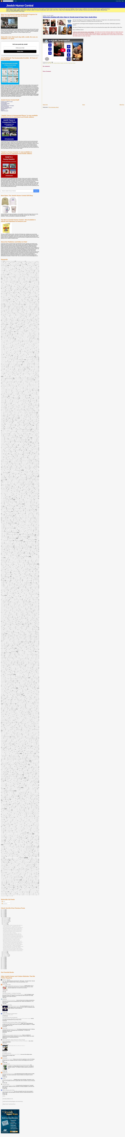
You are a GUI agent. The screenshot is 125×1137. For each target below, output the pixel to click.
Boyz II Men (17, 328)
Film (29, 437)
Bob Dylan (10, 324)
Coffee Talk (15, 374)
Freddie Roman (27, 445)
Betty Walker (21, 318)
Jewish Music (20, 541)
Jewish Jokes (31, 539)
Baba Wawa (32, 301)
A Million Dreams (24, 265)
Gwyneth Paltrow (8, 466)
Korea (37, 575)
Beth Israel (17, 317)
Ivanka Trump (22, 513)
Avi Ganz (19, 299)
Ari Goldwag (27, 292)
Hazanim (33, 477)
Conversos (14, 390)
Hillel (23, 485)
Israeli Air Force (17, 507)
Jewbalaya (25, 525)
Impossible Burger (24, 498)
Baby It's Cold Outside (5, 302)
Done (27, 410)
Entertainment (33, 427)
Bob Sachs (8, 325)
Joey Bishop (4, 554)
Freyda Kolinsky (26, 446)
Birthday (31, 321)
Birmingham (22, 321)
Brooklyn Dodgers (14, 332)
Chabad (22, 359)
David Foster (21, 399)
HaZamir (28, 477)
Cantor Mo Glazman (15, 347)
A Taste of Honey (35, 266)
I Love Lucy (16, 494)
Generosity (3, 454)
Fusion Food (29, 449)
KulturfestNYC (19, 579)
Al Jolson (12, 277)
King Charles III (32, 570)
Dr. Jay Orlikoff (33, 412)
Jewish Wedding (18, 548)
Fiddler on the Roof (16, 437)
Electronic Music (8, 423)
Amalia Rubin (23, 283)
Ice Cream (27, 495)
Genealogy (32, 453)
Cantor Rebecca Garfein (21, 348)
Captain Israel (3, 352)
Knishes (12, 573)
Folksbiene (18, 442)
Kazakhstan (3, 566)
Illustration (19, 497)
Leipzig (9, 589)
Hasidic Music (30, 475)
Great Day (33, 460)
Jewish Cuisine (7, 530)
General (36, 453)
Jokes (2, 557)
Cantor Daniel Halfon (16, 342)
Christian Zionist (10, 370)
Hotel (33, 491)
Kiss (37, 571)
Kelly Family (33, 566)
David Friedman (27, 399)
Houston (36, 491)
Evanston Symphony (5, 432)
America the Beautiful (34, 284)
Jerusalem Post (21, 524)
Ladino (29, 580)
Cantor (17, 340)
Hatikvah (11, 476)
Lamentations (3, 582)
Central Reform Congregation (6, 359)
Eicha (14, 420)
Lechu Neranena (22, 588)
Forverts (30, 443)
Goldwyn (5, 459)
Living (25, 595)
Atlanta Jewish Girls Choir (5, 298)
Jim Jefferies (12, 551)
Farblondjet (30, 434)
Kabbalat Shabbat (57, 63)
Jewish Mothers (35, 540)
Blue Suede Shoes (7, 323)
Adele (10, 273)
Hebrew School (29, 479)
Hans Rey (12, 470)
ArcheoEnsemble (4, 292)
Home (83, 104)
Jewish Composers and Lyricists (11, 529)
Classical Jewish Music (9, 373)
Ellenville (13, 425)
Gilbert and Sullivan (10, 457)
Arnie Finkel (27, 294)
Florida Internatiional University (31, 441)
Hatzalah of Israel (22, 476)
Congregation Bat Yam (34, 384)
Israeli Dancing (16, 508)
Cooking (35, 390)
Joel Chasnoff (20, 553)
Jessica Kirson (7, 525)
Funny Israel (17, 449)
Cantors (22, 351)
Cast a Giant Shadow (31, 355)
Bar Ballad (16, 304)
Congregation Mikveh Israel (28, 388)
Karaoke (27, 565)
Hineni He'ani (15, 486)
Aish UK (22, 276)
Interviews (13, 501)
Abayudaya (25, 268)
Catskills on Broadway (10, 357)
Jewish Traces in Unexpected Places (22, 547)
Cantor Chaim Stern (8, 342)
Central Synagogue (15, 359)
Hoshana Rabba (3, 491)
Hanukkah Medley (35, 470)
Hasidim (35, 475)
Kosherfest (11, 577)
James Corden (36, 516)
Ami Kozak (8, 286)
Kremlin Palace (23, 578)
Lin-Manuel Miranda (11, 592)
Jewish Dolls (36, 531)
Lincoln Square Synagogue (27, 592)
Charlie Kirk (37, 362)
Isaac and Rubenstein (14, 504)
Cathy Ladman (14, 356)
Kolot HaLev (8, 575)
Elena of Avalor (15, 423)
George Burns (19, 454)
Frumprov (12, 448)
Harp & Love (10, 473)
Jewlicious (6, 549)
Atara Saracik (22, 297)
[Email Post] (52, 62)
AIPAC (3, 276)
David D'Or (3, 399)
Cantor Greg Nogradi (31, 343)
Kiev (38, 569)
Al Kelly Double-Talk (23, 277)
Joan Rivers (21, 552)
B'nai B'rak (22, 301)
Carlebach (36, 352)
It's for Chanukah (22, 512)
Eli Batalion (27, 423)
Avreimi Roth (25, 300)
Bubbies (31, 332)
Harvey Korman (35, 474)
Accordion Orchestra (11, 271)
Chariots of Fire (35, 361)
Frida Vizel (37, 446)
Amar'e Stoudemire (30, 283)
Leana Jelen (9, 588)
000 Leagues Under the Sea (31, 261)
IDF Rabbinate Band (25, 496)
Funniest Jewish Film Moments (32, 448)
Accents (36, 270)
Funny (2, 449)
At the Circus (11, 297)
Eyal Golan (21, 433)
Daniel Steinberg (35, 396)
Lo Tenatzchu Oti (35, 595)
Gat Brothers (26, 452)
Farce (34, 434)
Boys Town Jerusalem (9, 328)
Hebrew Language (16, 479)
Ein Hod (30, 420)
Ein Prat (22, 421)
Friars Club (32, 446)
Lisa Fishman (4, 594)
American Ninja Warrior (29, 285)
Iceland (37, 495)
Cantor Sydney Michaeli (15, 350)
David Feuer (8, 399)
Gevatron (11, 456)
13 (4, 262)
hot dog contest (22, 491)
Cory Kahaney (27, 391)
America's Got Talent (4, 285)
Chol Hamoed (7, 369)
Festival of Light (20, 436)
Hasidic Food (23, 475)
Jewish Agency (15, 526)
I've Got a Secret (9, 495)
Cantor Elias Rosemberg (5, 343)
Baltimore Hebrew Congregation (30, 303)
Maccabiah (6, 602)
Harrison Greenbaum (28, 473)
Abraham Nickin (12, 270)
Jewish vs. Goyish (10, 548)
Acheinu (20, 271)
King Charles (26, 570)
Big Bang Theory (14, 319)
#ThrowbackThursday (20, 261)
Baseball (6, 306)
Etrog (29, 430)
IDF (8, 496)
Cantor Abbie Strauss (34, 340)
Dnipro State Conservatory (12, 409)
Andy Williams (35, 288)
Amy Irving (27, 286)
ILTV (23, 497)
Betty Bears (15, 318)
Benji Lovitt (11, 313)
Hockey (24, 487)
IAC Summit (19, 495)
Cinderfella (36, 371)
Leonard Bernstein (36, 589)
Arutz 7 (26, 295)
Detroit (15, 406)
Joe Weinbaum (14, 553)
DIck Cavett (36, 406)
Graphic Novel (13, 460)
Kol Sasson (32, 574)
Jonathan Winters (4, 558)
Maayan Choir (20, 601)
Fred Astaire (21, 445)
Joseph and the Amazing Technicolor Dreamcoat (31, 558)
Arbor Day (36, 291)
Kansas (18, 565)
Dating (27, 397)
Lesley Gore (31, 590)
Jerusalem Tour (28, 524)
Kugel (3, 579)
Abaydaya (19, 268)
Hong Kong (20, 490)
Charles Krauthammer (4, 362)
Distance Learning (36, 408)
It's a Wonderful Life (14, 512)
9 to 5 (24, 263)
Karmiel (31, 565)
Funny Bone (6, 449)
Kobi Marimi (22, 573)
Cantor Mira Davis (7, 347)
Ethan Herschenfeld (12, 430)
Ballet (18, 303)
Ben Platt (10, 312)
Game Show (8, 451)
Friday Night (4, 447)
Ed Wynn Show (27, 418)
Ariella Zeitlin (33, 293)
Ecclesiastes (16, 417)
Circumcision (9, 372)
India (32, 499)
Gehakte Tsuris (11, 453)
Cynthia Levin (27, 394)
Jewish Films (36, 533)
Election (31, 422)
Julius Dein (4, 564)
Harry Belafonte (36, 473)
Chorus (27, 369)
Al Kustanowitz (36, 277)
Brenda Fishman (28, 329)
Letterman (20, 591)
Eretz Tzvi (14, 428)
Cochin (10, 374)
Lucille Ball (6, 600)
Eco (31, 417)
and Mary (25, 287)
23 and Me (24, 262)
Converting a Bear (21, 390)
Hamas (28, 468)
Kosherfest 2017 (31, 577)
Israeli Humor (10, 509)
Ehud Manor (10, 420)
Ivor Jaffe (27, 513)
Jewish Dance (8, 531)
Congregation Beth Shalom (22, 386)
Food (28, 442)
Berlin (2, 315)
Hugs (3, 493)
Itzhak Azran (9, 513)
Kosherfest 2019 (7, 578)
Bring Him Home (13, 330)
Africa (26, 274)
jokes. (7, 557)
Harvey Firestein (28, 474)
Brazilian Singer (7, 329)
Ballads (14, 303)
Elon (25, 425)
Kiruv (34, 571)
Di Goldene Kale (20, 406)
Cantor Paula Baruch (32, 347)
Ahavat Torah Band (32, 275)
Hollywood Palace (16, 488)
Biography (34, 320)
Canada (12, 339)
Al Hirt (9, 277)
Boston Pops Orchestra (32, 327)
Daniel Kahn (28, 396)
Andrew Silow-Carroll (6, 288)
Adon (38, 273)
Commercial (31, 379)
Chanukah (20, 361)
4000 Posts (33, 262)
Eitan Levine (7, 422)
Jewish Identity (4, 539)
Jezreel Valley (33, 550)
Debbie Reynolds (10, 404)
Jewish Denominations (29, 531)
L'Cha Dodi (20, 580)
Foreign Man (12, 443)
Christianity (16, 370)
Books (19, 326)
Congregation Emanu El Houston (7, 387)
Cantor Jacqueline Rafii (29, 344)
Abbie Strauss (8, 269)
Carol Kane (6, 354)
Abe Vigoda (28, 269)
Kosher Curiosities (28, 576)
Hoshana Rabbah (11, 491)
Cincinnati (26, 371)
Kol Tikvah (37, 574)
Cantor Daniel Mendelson (25, 342)
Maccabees (33, 601)
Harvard (23, 474)
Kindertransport (15, 570)
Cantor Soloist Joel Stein (5, 350)
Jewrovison (11, 549)
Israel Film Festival (21, 505)
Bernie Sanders (33, 315)
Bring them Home (21, 330)
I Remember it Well (23, 494)
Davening (11, 398)
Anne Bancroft (35, 289)
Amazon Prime (3, 284)
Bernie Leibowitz (26, 315)
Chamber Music (13, 361)
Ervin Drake (14, 429)
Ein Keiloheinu (3, 421)
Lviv (27, 600)
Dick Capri (31, 406)
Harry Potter (18, 474)
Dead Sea (32, 402)
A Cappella (23, 264)
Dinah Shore (8, 408)
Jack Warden (3, 515)
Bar (11, 304)
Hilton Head (36, 485)
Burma (37, 334)
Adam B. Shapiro (23, 272)
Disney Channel (18, 408)
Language (28, 582)
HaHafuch (4, 467)
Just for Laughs (10, 564)
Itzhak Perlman (15, 513)
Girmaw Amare (31, 457)
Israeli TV (14, 511)
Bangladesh (8, 304)
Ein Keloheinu (10, 421)
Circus (15, 372)
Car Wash (13, 352)
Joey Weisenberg (16, 554)
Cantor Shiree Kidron (26, 349)
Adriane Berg (12, 274)
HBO (28, 478)
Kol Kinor (22, 574)
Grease (18, 460)
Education (28, 419)
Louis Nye (3, 599)
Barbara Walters (29, 304)
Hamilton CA (37, 468)
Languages (34, 582)
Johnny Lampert (22, 555)
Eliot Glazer (28, 424)
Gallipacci (2, 451)
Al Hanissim (4, 277)
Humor (15, 493)
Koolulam (28, 575)
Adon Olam (47, 63)
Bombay (3, 326)
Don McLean (3, 410)
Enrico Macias (22, 427)
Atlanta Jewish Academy (34, 297)
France (26, 444)
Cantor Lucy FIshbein (8, 346)
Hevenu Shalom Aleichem (27, 484)
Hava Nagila (34, 476)
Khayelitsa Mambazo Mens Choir (11, 569)
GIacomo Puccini (31, 456)
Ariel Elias (11, 293)
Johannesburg (33, 554)
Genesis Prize (8, 454)
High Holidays (36, 484)
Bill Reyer (3, 320)
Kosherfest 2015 (17, 577)
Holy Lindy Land (20, 489)
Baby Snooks (12, 302)
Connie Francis (35, 389)
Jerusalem (12, 523)
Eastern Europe (3, 417)
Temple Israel (70, 63)
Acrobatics (31, 271)
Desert (7, 406)
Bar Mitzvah (21, 304)
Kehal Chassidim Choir (14, 566)
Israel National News (27, 506)
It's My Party (28, 512)
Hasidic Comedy (17, 475)
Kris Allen (29, 578)
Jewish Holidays (23, 537)
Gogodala (36, 458)
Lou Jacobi (25, 598)
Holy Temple (27, 489)
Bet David (23, 316)
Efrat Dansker (33, 419)
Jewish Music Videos (30, 541)
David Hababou (9, 400)
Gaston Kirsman (19, 452)
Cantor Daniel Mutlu (34, 342)
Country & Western (34, 391)
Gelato (17, 453)
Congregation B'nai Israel (14, 384)
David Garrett (33, 399)
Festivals (26, 436)
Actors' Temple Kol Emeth (15, 272)
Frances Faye (31, 444)
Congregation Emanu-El (18, 387)
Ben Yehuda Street (27, 312)
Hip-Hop (30, 486)
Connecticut (30, 389)
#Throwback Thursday (9, 261)
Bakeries (36, 302)
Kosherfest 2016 (24, 577)
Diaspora (26, 406)
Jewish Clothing (32, 527)
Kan (14, 565)
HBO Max (32, 478)
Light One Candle (36, 591)
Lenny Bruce (25, 589)
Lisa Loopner (23, 594)
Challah (8, 361)
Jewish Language (8, 540)
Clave (22, 373)
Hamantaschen (22, 468)
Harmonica (29, 472)
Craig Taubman (25, 392)
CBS (16, 357)
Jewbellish (30, 525)
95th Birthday (31, 263)
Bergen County (36, 313)
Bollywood (37, 325)
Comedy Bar (22, 376)
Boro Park (27, 326)
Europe (33, 430)
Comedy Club (10, 377)
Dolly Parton (31, 409)
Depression (27, 405)
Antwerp (7, 291)
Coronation (14, 391)
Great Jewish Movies (34, 461)
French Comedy (19, 446)
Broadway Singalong (30, 331)
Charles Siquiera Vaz (13, 362)
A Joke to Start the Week (14, 265)
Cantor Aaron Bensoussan (24, 340)
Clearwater (26, 373)
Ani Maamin (8, 289)
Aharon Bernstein (19, 275)
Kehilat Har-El (21, 566)
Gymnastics (14, 466)
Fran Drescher (21, 444)
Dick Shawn (3, 407)
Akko (32, 276)
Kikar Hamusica (4, 570)
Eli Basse (21, 423)
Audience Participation (20, 298)
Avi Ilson (30, 299)
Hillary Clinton (18, 485)
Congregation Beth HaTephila (24, 385)
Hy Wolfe (29, 493)
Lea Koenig (28, 587)
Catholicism (8, 356)
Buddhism (7, 333)
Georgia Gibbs (20, 455)
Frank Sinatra (15, 445)
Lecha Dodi (15, 588)
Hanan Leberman (19, 469)
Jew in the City (13, 525)
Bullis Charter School (25, 334)
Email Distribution (14, 426)
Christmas (21, 370)
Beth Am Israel (32, 316)
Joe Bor (31, 552)
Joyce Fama (22, 560)
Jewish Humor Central (19, 5)
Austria (11, 299)
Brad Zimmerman (30, 328)
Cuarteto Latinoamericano (27, 393)
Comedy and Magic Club (15, 376)
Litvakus (12, 595)
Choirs (2, 369)
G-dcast (2, 450)
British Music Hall (36, 330)
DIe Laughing (15, 407)
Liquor (38, 593)
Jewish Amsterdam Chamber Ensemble (26, 526)
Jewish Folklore (3, 534)
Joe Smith (9, 553)
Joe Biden (27, 552)
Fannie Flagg (18, 434)
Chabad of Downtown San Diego (32, 359)
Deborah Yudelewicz (17, 404)
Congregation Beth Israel (35, 385)
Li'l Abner (30, 591)
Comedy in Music (32, 377)
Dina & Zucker (27, 407)
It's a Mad (7, 512)
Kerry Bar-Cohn (3, 568)
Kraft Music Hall (17, 578)
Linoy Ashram (21, 593)
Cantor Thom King (24, 350)
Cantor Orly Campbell (23, 347)
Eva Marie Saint (36, 431)
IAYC (23, 495)
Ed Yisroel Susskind (34, 418)
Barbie (34, 304)
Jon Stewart (21, 557)
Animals (19, 289)
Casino (20, 355)
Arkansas (8, 294)
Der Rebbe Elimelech (34, 405)
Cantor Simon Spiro (34, 349)
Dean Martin (7, 403)
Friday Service (20, 447)
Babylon (17, 302)
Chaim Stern (30, 360)
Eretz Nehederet (8, 428)
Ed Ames (35, 417)
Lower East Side (18, 599)
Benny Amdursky (30, 313)
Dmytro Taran (4, 409)
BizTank (9, 322)
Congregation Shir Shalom (11, 389)
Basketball (19, 306)
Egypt (6, 420)
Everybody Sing (21, 432)
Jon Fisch (10, 557)
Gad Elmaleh (18, 450)
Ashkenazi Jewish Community (7, 296)
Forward (35, 443)
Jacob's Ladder (9, 516)
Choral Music (21, 369)
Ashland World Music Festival (24, 296)
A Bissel (18, 264)
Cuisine (34, 393)
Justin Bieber (21, 564)
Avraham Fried (19, 300)
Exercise (36, 432)
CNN (35, 373)
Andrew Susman (15, 288)
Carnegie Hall (17, 353)
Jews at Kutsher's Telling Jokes (32, 549)
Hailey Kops (14, 467)
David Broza (36, 398)
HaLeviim (27, 467)
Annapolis (29, 289)
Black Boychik (14, 322)
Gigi (5, 457)
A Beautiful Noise (7, 264)
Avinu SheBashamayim (11, 300)
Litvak (8, 595)
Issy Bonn (23, 511)
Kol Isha (14, 574)
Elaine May (20, 422)
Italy (38, 512)
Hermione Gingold (4, 484)
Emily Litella (7, 427)
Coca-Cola (6, 374)
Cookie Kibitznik (29, 390)
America (27, 284)
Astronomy (6, 297)
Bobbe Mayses (19, 325)
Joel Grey (32, 553)
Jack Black (7, 514)
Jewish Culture (15, 530)
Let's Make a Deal (14, 591)
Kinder (10, 570)
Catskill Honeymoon (25, 356)
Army (22, 294)
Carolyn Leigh (20, 354)
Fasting (17, 435)
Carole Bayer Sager (13, 354)
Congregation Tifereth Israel (21, 389)
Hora (30, 490)
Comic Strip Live (36, 378)
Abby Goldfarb (22, 269)
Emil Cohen (34, 426)
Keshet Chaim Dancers (11, 568)
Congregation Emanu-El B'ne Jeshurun (31, 387)
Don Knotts (36, 409)
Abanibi (14, 268)
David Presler (15, 401)
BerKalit (3, 314)
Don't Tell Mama (16, 410)
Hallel (32, 467)
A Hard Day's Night (30, 264)
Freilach (10, 446)
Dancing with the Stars (14, 396)
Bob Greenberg (27, 324)
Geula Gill (6, 456)
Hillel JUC (26, 485)
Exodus (7, 433)
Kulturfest (13, 579)
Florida (13, 441)
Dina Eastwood (33, 407)
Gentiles (14, 454)
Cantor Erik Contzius (22, 343)
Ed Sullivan (6, 418)
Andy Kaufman (22, 288)
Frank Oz (10, 445)
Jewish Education (12, 532)
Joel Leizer (37, 553)
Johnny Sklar (35, 555)
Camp (32, 337)
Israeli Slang (26, 510)
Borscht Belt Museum (15, 327)
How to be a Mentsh (15, 492)
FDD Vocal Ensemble (32, 435)
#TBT (2, 261)
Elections (2, 423)
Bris (25, 330)
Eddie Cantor (3, 419)
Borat (23, 326)
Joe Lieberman (36, 552)
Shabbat (61, 63)
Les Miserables (25, 590)
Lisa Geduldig (10, 594)
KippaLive (16, 571)
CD (37, 357)
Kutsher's (8, 580)
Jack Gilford (36, 514)
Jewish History (31, 535)
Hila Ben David (12, 485)
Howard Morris (29, 492)
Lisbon (28, 594)
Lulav (25, 600)
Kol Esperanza (8, 574)
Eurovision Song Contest (28, 431)
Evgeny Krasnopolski (29, 432)
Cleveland (31, 373)
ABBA (29, 268)
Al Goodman (37, 276)
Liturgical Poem (34, 594)
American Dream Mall (13, 285)
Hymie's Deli (3, 494)
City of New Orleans (31, 372)
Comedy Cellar (35, 376)
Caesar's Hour (36, 335)
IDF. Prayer (3, 497)
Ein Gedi (26, 420)
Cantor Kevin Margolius (17, 345)
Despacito (11, 406)
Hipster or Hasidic (4, 487)
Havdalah (2, 477)
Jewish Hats (15, 535)
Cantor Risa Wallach (30, 348)
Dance (27, 395)
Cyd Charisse (21, 394)
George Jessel (3, 455)
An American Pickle (33, 286)
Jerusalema (34, 524)
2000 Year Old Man (17, 262)
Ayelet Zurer (35, 300)
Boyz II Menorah (23, 328)
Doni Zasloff (32, 410)
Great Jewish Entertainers (15, 461)
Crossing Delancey (8, 393)
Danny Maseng (22, 397)
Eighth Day (18, 420)
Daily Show (11, 395)
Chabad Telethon (4, 360)
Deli (30, 404)
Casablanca (15, 355)
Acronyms (36, 271)
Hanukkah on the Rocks (15, 471)
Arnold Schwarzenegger (34, 294)
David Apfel (16, 398)
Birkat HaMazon (8, 321)
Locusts (14, 596)
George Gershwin (35, 454)
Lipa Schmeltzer (33, 593)
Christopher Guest (4, 371)
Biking (29, 319)
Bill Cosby (33, 319)
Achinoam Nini (26, 271)
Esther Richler (4, 430)
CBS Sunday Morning (31, 357)
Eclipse (28, 417)
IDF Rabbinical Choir (34, 496)
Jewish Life (17, 540)
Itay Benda (4, 513)
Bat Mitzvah (33, 306)
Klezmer (7, 572)
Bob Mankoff (3, 325)
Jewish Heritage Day (22, 535)
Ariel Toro (27, 293)
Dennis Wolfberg (15, 405)
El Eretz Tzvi (15, 422)
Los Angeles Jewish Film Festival (19, 597)
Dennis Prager (9, 405)
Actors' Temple (6, 272)
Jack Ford (30, 514)
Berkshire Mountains (34, 314)
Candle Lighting (3, 340)
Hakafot (19, 467)
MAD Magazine (20, 602)
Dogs (26, 409)
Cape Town (51, 63)
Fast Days (6, 435)
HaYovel (20, 477)
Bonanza (7, 326)
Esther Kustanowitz (35, 429)
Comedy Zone (24, 378)
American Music (21, 285)
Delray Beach (3, 405)
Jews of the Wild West (26, 550)
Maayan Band (14, 601)
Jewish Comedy (10, 528)
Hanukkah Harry (27, 470)
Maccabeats (26, 601)
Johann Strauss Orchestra (25, 554)
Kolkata (3, 575)
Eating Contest (10, 417)
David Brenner (29, 398)
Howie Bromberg (36, 492)
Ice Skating (32, 495)
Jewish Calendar (18, 527)
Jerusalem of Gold (14, 524)
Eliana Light (22, 424)
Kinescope (21, 570)
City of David (24, 372)
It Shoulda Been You (29, 511)
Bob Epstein (21, 324)
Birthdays (36, 321)
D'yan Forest (6, 395)
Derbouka (2, 406)
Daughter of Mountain (4, 398)
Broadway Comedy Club (20, 331)
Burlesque (32, 334)
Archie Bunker (10, 292)
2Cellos (28, 262)
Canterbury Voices (11, 340)
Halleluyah (2, 468)
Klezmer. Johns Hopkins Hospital (32, 572)
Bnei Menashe (24, 323)
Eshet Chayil (20, 429)
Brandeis (36, 328)
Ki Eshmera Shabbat (21, 569)
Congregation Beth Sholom (33, 386)
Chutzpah (21, 371)
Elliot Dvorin (21, 425)
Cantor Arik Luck (3, 341)
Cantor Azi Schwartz (18, 341)
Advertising (17, 274)
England (11, 427)
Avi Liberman (35, 299)
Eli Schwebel (8, 424)
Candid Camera (33, 339)
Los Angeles (9, 597)
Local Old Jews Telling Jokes (6, 596)
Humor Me (19, 493)
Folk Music (7, 442)
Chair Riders (3, 361)
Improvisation (3, 499)
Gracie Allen (33, 459)
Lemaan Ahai (19, 589)
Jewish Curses (22, 530)
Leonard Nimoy (11, 590)
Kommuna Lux (23, 575)
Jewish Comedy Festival (20, 528)
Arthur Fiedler (9, 295)
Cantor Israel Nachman (11, 344)
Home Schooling (4, 490)
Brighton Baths (3, 330)
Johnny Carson (15, 555)
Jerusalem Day (6, 524)
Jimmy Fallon (35, 551)
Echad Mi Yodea (22, 417)
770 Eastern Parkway (13, 263)
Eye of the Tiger (33, 433)
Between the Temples (28, 318)
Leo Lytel (29, 589)
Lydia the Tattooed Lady (34, 600)
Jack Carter (12, 514)
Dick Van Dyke (9, 407)
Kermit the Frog (35, 567)
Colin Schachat (32, 374)
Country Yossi (9, 392)
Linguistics (16, 593)
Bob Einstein (15, 324)
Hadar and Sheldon (25, 466)
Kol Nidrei (27, 574)
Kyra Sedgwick (14, 580)
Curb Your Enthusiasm (6, 394)
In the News (9, 499)
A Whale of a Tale (12, 267)
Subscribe (20, 51)
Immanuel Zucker (28, 497)
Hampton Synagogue (6, 469)
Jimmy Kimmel (8, 552)
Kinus (12, 571)
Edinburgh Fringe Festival (20, 419)
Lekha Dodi (13, 589)
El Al (11, 422)
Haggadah (37, 466)
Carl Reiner (30, 352)
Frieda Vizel (30, 447)
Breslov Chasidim (35, 329)
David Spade (33, 401)
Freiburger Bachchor (4, 446)
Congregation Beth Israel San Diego (8, 386)
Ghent (15, 456)
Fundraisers (23, 448)
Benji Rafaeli (17, 313)
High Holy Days (5, 485)
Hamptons (13, 469)
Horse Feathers (35, 490)
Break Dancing (14, 329)
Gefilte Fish (6, 453)
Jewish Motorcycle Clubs (5, 541)
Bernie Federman (19, 315)
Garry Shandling (27, 451)
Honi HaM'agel (25, 490)
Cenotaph (19, 358)
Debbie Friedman (35, 403)
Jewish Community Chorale (30, 528)
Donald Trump (22, 410)
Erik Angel (34, 428)
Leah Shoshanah (35, 587)
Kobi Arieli (17, 573)
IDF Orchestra (18, 496)
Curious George (14, 394)
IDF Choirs (12, 496)
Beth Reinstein (30, 317)
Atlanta (27, 297)
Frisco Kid (2, 448)
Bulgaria (10, 334)
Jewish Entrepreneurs (31, 532)
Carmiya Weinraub (11, 353)
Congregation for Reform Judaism (6, 388)
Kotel (12, 578)
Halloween (7, 468)
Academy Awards (30, 270)
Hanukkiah (22, 471)
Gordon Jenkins (14, 459)
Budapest (2, 333)
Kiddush (32, 569)
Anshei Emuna (33, 290)
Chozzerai (32, 369)
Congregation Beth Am (14, 385)
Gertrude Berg (32, 455)
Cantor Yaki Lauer (11, 351)
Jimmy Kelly (3, 552)
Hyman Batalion (35, 493)
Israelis (19, 511)
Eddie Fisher (9, 419)
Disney (13, 408)
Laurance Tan (10, 587)
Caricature (18, 352)
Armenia (18, 294)
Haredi (34, 471)
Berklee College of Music (10, 314)
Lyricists (2, 601)
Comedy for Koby (24, 377)
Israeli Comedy (34, 507)
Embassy (28, 426)
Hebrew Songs (36, 479)
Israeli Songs (33, 510)
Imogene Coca (8, 498)
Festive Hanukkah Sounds (33, 436)
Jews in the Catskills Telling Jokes (14, 550)
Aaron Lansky (33, 267)
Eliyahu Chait (33, 424)
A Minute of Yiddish (31, 265)
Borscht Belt (7, 327)
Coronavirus (20, 391)
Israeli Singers (10, 510)
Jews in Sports (3, 550)
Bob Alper (4, 324)
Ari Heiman (32, 292)
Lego (37, 588)
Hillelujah (31, 485)
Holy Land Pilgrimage (12, 489)
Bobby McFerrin (26, 325)
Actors (2, 272)
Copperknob (3, 391)
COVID (20, 392)
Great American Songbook (25, 460)
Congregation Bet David (5, 385)
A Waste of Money (4, 267)
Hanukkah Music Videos (5, 471)
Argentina (16, 292)
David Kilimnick (24, 400)
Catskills (32, 356)
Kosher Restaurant (4, 577)
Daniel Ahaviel (22, 396)
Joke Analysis (14, 556)
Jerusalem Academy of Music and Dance (24, 523)
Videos (74, 63)
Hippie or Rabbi (35, 486)
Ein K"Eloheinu (35, 420)
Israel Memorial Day (18, 506)
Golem (9, 459)
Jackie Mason (10, 515)
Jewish (2, 526)
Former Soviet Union (19, 443)
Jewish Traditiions (35, 547)
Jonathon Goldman (11, 558)
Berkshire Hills (18, 314)
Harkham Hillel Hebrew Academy (15, 472)
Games (13, 451)
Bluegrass (13, 323)
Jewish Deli (22, 531)
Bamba (38, 303)
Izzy (31, 513)
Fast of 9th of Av (12, 435)
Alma (2, 283)
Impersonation (16, 498)
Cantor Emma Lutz (14, 343)
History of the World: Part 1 (13, 487)
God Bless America (16, 458)
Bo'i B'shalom (31, 323)
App (22, 291)
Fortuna (26, 443)
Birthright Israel (3, 322)
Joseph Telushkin (5, 559)
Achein (17, 271)
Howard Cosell (22, 492)
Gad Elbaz (13, 450)
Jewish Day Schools (15, 531)
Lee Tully (33, 588)
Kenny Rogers (7, 567)
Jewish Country (32, 529)
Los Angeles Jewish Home (31, 597)
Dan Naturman (22, 395)
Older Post (122, 104)
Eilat (22, 420)
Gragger (37, 459)
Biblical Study (3, 319)
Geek (35, 452)
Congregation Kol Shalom (18, 388)
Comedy (37, 375)
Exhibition (2, 433)
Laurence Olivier (16, 587)
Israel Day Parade (4, 505)
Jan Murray (18, 517)
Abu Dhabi (19, 270)
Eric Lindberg (29, 428)
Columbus (12, 375)
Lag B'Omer (6, 581)
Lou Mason (30, 598)
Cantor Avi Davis (10, 341)
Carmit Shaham (3, 353)
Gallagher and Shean (34, 450)
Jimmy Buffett (23, 551)
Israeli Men (26, 509)
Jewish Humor (11, 538)
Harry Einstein (12, 474)
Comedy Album (6, 376)
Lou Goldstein (13, 598)
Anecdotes (3, 289)
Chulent (17, 371)
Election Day (36, 422)
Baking (2, 303)
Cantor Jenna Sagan (8, 345)
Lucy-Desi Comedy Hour (13, 600)
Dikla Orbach (21, 407)
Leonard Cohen (5, 590)
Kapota (22, 565)
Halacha (23, 467)
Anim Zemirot (14, 289)
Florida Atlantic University (20, 441)
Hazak (24, 477)
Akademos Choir (28, 276)
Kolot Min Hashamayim (15, 575)
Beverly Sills (36, 318)
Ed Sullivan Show (13, 418)
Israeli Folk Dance (29, 508)
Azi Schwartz (10, 301)
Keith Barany (27, 566)
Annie (13, 290)
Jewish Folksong (24, 534)
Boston (25, 327)
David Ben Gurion (23, 398)
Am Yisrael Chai (16, 283)
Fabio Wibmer (6, 434)
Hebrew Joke (9, 479)
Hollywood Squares (24, 488)
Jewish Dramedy (3, 532)
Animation (24, 289)
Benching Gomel (35, 312)
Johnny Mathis (29, 555)
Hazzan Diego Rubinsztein (11, 478)
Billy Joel (20, 320)
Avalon (15, 299)
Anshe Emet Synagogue (26, 290)
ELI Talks (13, 424)
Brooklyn (7, 332)
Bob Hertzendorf (34, 324)
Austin (2, 299)
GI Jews (25, 456)
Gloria (11, 458)
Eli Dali (32, 423)
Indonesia (6, 500)
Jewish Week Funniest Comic (29, 548)
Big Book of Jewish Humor (22, 319)
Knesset (8, 573)
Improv (36, 498)
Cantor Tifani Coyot (32, 350)
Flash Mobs (25, 439)
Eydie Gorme (26, 433)
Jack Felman (25, 514)
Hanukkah (18, 470)
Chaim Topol (36, 360)
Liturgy (2, 595)
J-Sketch (34, 513)
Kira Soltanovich (22, 571)
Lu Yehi (31, 599)
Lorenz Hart (3, 597)
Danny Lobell (16, 397)
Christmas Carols (28, 370)
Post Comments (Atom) (54, 107)
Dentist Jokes (22, 405)
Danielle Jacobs (4, 397)
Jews (15, 549)
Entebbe (27, 427)
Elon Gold (30, 425)
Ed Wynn (21, 418)
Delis (37, 404)
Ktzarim (37, 578)
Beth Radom (23, 317)
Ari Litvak (3, 293)
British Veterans (5, 331)
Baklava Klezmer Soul (8, 303)
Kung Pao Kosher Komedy (28, 579)
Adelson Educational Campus (17, 273)
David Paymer (9, 401)
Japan (33, 517)
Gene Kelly (21, 453)
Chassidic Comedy (4, 364)
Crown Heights (15, 393)
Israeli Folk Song (36, 508)
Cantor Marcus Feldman (18, 346)
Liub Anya (16, 595)
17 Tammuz (8, 262)
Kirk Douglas (29, 571)
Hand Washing (25, 469)
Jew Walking (20, 525)
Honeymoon (14, 490)
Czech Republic (33, 394)
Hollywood (9, 488)
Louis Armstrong (36, 598)
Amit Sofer (17, 286)
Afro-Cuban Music (32, 274)
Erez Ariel (18, 428)
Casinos (24, 355)
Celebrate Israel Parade (5, 358)
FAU (21, 435)
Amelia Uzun (19, 284)
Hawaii (7, 477)
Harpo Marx (16, 473)
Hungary (24, 493)
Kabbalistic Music (4, 565)
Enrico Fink (17, 427)
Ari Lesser (37, 292)
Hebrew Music (22, 479)
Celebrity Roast (13, 358)
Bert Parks (7, 316)
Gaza (31, 452)
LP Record (27, 599)
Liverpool (20, 595)
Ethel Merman (19, 430)
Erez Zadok (23, 428)
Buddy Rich (21, 333)
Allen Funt (27, 282)
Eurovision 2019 (19, 431)
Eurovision (13, 431)
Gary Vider (13, 452)
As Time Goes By (32, 295)
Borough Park (33, 326)
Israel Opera (34, 506)
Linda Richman (35, 592)
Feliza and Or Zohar (8, 436)
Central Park (35, 358)
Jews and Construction (21, 549)
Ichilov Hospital (3, 496)
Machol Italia (12, 602)
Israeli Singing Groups (19, 510)
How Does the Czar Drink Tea (6, 492)
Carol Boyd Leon (24, 353)
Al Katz (17, 277)
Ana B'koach (8, 287)
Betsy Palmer (9, 318)
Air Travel (11, 276)
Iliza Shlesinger (12, 497)
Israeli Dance (9, 508)
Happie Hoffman (29, 471)
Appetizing (26, 291)
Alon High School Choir (8, 283)
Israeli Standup (8, 511)
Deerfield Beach (25, 404)
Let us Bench (7, 591)
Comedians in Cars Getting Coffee (27, 375)
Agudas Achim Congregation (10, 275)
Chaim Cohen (24, 360)
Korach (33, 575)
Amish (13, 286)
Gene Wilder (26, 453)
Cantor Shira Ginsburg (9, 349)
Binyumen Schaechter (27, 320)
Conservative (3, 390)
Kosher (8, 576)
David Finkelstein (14, 399)
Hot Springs (29, 491)
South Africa (66, 63)
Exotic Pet (11, 433)
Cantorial (17, 351)
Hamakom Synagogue (15, 468)
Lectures (28, 588)
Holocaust (31, 488)
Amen (23, 284)
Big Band (8, 319)
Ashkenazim (15, 296)
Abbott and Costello (15, 269)
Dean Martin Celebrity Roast (17, 403)
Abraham (7, 270)
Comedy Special (17, 378)
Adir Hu (25, 273)
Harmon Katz (24, 472)
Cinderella (31, 371)
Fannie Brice (12, 434)
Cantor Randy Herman (11, 348)
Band (3, 304)
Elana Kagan (26, 422)
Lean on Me (3, 588)
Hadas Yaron (32, 466)
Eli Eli (36, 423)
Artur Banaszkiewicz (20, 295)
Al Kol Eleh (30, 277)
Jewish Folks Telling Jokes (13, 534)
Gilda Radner (24, 457)
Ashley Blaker (32, 296)
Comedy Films (16, 377)
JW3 (26, 564)
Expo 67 (16, 433)
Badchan (28, 302)
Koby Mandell (33, 573)
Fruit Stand (8, 448)
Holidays (3, 488)
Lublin (2, 600)
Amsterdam (22, 286)
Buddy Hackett (14, 333)
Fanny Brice (24, 434)
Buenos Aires (27, 333)
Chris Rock (4, 370)
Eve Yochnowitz (14, 432)
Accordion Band (3, 271)
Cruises (20, 393)
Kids (35, 569)
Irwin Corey (7, 504)
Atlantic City (13, 298)
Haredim (6, 472)
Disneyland (30, 408)
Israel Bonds (36, 504)
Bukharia (36, 333)
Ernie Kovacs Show (8, 429)
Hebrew (3, 479)
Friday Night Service (11, 447)
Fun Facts (17, 448)
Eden (14, 419)
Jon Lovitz (15, 557)
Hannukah (7, 470)
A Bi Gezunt (13, 264)
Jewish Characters (25, 527)
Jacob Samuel (22, 515)
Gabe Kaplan (7, 450)
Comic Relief (30, 378)
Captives (8, 352)
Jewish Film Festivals (28, 533)
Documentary (21, 409)
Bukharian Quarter (4, 334)
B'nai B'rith (27, 301)
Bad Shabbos (22, 302)
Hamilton (32, 468)
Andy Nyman (29, 288)
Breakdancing (21, 329)
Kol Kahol (18, 574)
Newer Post (45, 104)
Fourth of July (10, 444)
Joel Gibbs (27, 553)
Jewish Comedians (8, 526)
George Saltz (9, 455)
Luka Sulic (20, 600)
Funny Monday (23, 449)
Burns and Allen (4, 335)
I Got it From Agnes (9, 494)
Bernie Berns (13, 315)
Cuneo (38, 393)
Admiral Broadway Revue (31, 273)
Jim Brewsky (6, 551)
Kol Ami (3, 574)
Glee (7, 458)
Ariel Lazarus (22, 293)
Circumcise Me (3, 372)
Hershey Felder (17, 484)
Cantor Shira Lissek (17, 349)
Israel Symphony (10, 507)
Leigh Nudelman (3, 589)
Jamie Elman (4, 517)
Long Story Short (35, 596)
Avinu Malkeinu (3, 300)
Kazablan (36, 565)
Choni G (16, 369)
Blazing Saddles (20, 322)
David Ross (21, 401)
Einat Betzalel (27, 421)
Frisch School (35, 447)
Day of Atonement (21, 402)
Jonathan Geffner (27, 557)
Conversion (9, 390)
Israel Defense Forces (12, 505)
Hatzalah (16, 476)
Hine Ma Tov (3, 486)
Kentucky (20, 567)
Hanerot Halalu (32, 469)
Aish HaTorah (17, 276)
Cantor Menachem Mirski (28, 346)
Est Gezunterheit (27, 429)
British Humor (30, 330)
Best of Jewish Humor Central (15, 316)
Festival (15, 436)
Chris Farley (37, 369)
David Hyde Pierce (17, 400)
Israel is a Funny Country (9, 506)
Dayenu (27, 402)
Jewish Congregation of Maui (23, 529)
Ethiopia (25, 430)
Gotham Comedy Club (25, 459)
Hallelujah (36, 467)
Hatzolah (28, 476)
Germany (26, 455)
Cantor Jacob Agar (20, 344)
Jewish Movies (13, 541)
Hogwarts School (30, 487)
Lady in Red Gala (35, 580)
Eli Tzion (17, 424)
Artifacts (14, 295)
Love (8, 599)
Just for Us (16, 564)
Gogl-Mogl (31, 458)
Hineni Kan (21, 486)
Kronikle (33, 578)
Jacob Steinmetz (29, 515)
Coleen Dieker (26, 374)
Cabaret (31, 335)
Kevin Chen (19, 568)
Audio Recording (28, 298)
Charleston (20, 362)
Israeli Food (4, 509)
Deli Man (33, 404)
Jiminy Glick (18, 551)
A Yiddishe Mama (20, 267)
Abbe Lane (34, 268)
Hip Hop (25, 486)
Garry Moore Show (19, 451)
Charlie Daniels (31, 362)
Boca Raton (32, 325)
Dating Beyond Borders (34, 397)
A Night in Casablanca (18, 266)
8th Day (20, 263)
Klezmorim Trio (3, 573)
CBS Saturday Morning (22, 357)
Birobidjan (27, 321)
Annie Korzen (17, 290)
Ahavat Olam (25, 275)
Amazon (36, 283)
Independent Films (27, 499)
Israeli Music (32, 509)
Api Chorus (12, 291)
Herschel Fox (11, 484)
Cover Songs (15, 392)
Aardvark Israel (26, 267)
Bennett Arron (23, 313)
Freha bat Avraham (35, 445)
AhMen (38, 275)
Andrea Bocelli (36, 287)
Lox (23, 599)
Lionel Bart (27, 593)
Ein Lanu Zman (16, 421)
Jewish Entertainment (23, 532)
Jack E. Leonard (19, 514)
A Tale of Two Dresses (27, 266)
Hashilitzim (6, 475)
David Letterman (32, 400)
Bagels (32, 302)
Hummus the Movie (8, 493)
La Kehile (25, 580)
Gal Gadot (24, 450)
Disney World (24, 408)
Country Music (3, 392)
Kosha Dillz (3, 576)
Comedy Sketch (10, 378)
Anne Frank (3, 290)
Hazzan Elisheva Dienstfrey (21, 478)
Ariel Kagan (17, 293)
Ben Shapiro (15, 312)
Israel (20, 504)
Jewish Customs (30, 530)
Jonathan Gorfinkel (35, 557)
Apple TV (31, 291)
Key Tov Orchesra (31, 568)
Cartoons (9, 355)
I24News (14, 495)
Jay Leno (37, 518)
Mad (16, 602)
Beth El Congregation (10, 317)
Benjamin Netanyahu (4, 313)
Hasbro (2, 475)
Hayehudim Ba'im (13, 477)
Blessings (26, 322)
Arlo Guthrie (14, 294)
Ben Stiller (20, 312)
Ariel (8, 293)
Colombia (7, 375)
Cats (19, 356)
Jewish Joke (25, 539)
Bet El (28, 316)
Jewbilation (36, 525)
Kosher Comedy (20, 576)
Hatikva (6, 476)
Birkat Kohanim (15, 321)
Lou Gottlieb (20, 598)
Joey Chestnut (10, 554)
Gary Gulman (33, 451)
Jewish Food (31, 534)
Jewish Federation (19, 533)
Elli (16, 425)
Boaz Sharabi (37, 323)
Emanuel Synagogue (22, 426)
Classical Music (17, 373)
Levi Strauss (25, 591)
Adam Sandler (30, 272)
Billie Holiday (9, 320)
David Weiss (8, 402)
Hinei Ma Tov (9, 486)
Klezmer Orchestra (15, 572)
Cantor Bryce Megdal (27, 341)
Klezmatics (2, 572)
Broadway (11, 331)
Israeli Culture (3, 508)
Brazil (2, 329)
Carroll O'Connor (32, 354)
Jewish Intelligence (11, 539)
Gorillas (19, 459)
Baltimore (21, 303)
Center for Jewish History (27, 358)
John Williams (7, 555)
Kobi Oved (27, 573)
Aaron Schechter (9, 268)
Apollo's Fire (18, 291)
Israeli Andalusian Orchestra (26, 507)
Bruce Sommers (26, 332)
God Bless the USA (25, 458)
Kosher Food (35, 576)
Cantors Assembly (29, 351)
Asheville (37, 295)
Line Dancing (10, 593)
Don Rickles (9, 410)
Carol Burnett (31, 353)
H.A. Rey (19, 466)
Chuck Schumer (11, 371)
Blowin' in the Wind (33, 322)
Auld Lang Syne (35, 298)
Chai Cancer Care (17, 360)
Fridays (25, 447)
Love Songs (12, 599)
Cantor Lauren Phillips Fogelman (28, 345)
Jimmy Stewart (15, 552)
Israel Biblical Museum (28, 504)
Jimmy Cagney (29, 551)
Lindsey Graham (4, 593)
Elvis (35, 425)
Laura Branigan (3, 587)
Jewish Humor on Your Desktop (33, 538)
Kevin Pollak (24, 568)
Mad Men (26, 602)
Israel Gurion (27, 505)
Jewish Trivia (3, 548)
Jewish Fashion (11, 533)
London (18, 596)
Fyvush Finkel (35, 449)
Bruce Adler (20, 332)
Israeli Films (22, 508)
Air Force (7, 276)
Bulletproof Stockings (17, 334)
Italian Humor (34, 512)
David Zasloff (14, 402)
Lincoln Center (18, 592)
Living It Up (29, 595)
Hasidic (11, 475)
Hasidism (2, 476)
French (14, 446)
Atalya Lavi (17, 297)
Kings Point (8, 571)
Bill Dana (37, 319)
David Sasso (27, 401)
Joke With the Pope (34, 556)
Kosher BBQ (14, 576)
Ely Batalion (7, 426)
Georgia (14, 455)
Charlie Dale (25, 362)
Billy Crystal (14, 320)
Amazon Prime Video (11, 284)
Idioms (7, 497)
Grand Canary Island (5, 460)
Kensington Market (14, 567)
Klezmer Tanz (22, 572)
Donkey (36, 410)
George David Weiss (27, 454)
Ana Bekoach (20, 287)
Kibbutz (28, 569)
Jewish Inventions (19, 539)
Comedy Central (3, 377)
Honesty (9, 490)
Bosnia (22, 327)
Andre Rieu (31, 287)
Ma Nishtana (7, 601)
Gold (2, 459)
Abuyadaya (24, 270)
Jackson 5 (17, 515)
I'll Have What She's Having (32, 494)
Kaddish (10, 565)
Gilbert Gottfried (18, 457)
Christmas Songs (35, 370)
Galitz (28, 450)
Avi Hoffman (25, 299)
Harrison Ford (21, 473)
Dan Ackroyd (17, 395)
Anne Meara (8, 290)
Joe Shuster (4, 553)
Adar (35, 272)
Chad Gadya (10, 360)
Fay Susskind (25, 435)
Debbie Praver (3, 404)
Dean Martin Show (27, 403)
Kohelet (38, 573)
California (11, 337)
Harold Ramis (4, 473)
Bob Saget (13, 325)
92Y (27, 263)
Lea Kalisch (23, 587)
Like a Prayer (4, 592)
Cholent (12, 369)
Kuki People (8, 579)
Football (33, 442)
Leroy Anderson (18, 590)
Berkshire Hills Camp (26, 314)
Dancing (6, 396)
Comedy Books (28, 376)
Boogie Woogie (13, 326)
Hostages (17, 491)
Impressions (31, 498)
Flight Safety (8, 441)
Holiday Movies (36, 487)
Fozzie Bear (16, 444)
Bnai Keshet (19, 323)
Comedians (18, 375)
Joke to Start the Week (22, 556)
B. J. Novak (17, 301)
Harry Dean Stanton (5, 474)
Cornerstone (9, 391)
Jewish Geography (8, 535)
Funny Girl (11, 449)
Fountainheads (3, 444)
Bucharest (36, 332)
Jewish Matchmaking (26, 540)
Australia (6, 299)
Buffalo (32, 333)
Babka (37, 301)
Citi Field (18, 372)
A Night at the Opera (10, 266)
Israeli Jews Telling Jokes (18, 509)
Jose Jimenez (18, 558)
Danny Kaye (10, 397)
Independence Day (19, 499)
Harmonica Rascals (36, 472)
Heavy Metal (37, 478)
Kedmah (7, 566)
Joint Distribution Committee (5, 556)
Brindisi (8, 330)
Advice (22, 274)
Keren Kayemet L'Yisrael (27, 567)
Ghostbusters (20, 456)
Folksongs (23, 442)
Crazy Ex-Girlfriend (33, 392)
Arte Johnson (3, 295)
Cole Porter (20, 374)
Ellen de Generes (7, 425)
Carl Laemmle (23, 352)
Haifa (9, 467)
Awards (30, 300)
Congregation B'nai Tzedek (24, 384)
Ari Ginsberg (21, 292)
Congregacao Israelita (4, 384)
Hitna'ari (20, 487)
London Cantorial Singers (26, 596)
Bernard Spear (6, 315)
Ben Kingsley (4, 312)
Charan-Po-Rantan (28, 361)
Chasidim (31, 363)
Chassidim (18, 364)
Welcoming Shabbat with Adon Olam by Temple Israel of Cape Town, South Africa (70, 17)
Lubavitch (36, 599)
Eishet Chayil (33, 421)
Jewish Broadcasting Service (9, 527)
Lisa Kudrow (17, 594)
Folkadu (13, 442)
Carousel (26, 354)
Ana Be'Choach (14, 287)
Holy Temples (32, 489)
